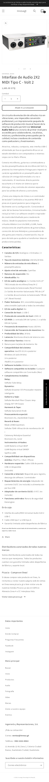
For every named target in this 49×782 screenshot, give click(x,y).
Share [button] (7, 537)
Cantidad (5, 94)
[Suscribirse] (41, 765)
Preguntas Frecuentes (14, 640)
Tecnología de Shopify (29, 777)
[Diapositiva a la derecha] (30, 69)
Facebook (9, 645)
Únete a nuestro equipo (15, 709)
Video (7, 697)
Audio (7, 685)
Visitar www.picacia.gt (12, 597)
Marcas (8, 703)
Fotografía (9, 691)
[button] (3, 11)
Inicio (7, 628)
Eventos (8, 715)
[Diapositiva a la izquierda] (19, 69)
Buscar (8, 668)
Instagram (9, 651)
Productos (9, 679)
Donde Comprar (12, 634)
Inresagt (20, 777)
